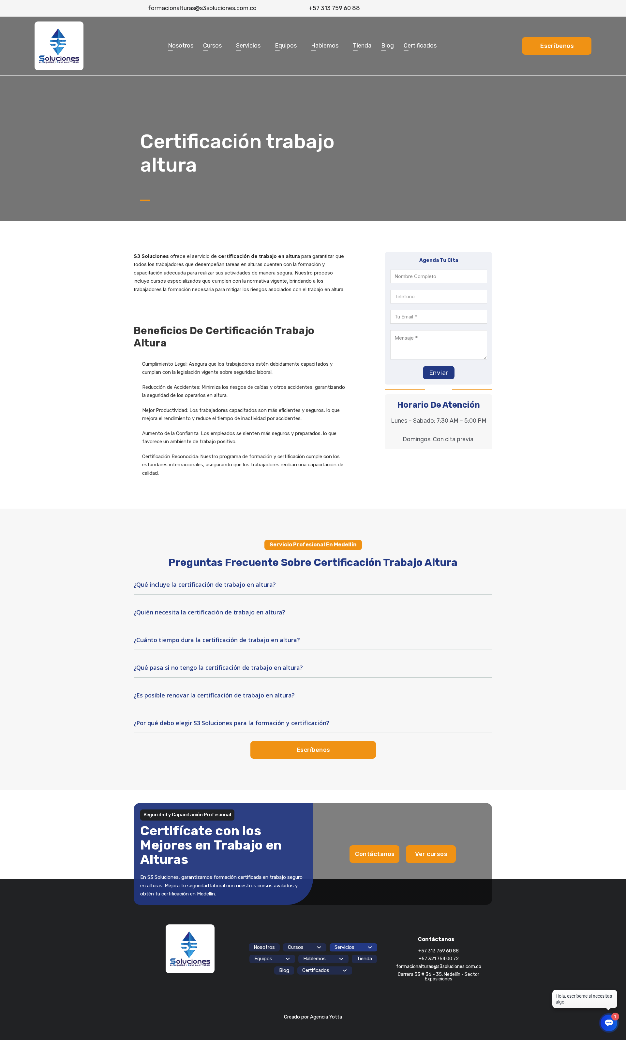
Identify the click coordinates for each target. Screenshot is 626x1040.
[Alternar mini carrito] (482, 8)
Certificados (420, 45)
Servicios (248, 45)
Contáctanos (375, 854)
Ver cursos (431, 854)
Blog (387, 45)
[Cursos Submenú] (224, 46)
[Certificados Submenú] (439, 46)
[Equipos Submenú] (299, 46)
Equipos (286, 45)
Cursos (212, 45)
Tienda (362, 45)
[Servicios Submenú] (263, 46)
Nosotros (180, 45)
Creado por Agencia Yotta (313, 1017)
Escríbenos (557, 45)
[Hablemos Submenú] (341, 46)
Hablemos (324, 45)
